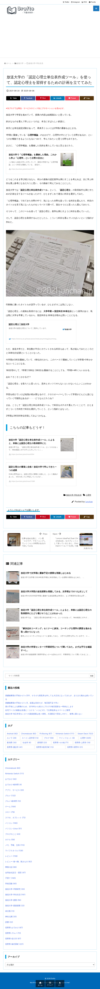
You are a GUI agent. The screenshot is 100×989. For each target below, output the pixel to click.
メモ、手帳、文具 (15, 845)
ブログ (49, 738)
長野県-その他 (60, 742)
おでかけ (11, 779)
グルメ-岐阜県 (13, 801)
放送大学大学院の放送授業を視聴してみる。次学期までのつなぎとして (54, 591)
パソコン (11, 823)
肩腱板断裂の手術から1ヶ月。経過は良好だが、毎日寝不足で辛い (32, 703)
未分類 (9, 911)
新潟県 (12, 742)
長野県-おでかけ (14, 927)
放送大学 (20, 63)
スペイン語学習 (30, 738)
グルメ (10, 795)
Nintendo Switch (65, 733)
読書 (9, 922)
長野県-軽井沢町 (45, 747)
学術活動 (11, 883)
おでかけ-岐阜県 (13, 784)
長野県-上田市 (82, 742)
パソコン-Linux (13, 828)
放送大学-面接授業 (14, 905)
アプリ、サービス (14, 790)
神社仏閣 (11, 916)
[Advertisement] (50, 38)
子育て (10, 878)
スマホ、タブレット (15, 817)
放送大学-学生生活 (36, 63)
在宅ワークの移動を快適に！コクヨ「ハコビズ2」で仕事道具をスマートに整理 (37, 710)
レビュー (11, 856)
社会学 (27, 742)
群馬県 (42, 742)
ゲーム (10, 806)
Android (12, 733)
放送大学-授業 (13, 900)
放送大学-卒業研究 (15, 889)
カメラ (11, 738)
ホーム (8, 63)
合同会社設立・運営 (15, 872)
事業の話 (11, 867)
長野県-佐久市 (13, 938)
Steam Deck (85, 733)
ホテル (10, 839)
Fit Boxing (46, 733)
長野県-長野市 (75, 747)
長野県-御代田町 (14, 944)
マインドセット (67, 738)
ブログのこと (12, 834)
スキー (10, 812)
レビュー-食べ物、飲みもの (18, 861)
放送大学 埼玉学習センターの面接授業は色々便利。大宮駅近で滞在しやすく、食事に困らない (43, 714)
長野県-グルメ (13, 933)
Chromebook (28, 733)
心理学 (88, 495)
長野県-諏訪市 (15, 747)
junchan (89, 501)
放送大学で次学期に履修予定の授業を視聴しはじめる (46, 573)
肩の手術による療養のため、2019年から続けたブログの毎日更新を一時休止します (39, 706)
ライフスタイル (14, 850)
